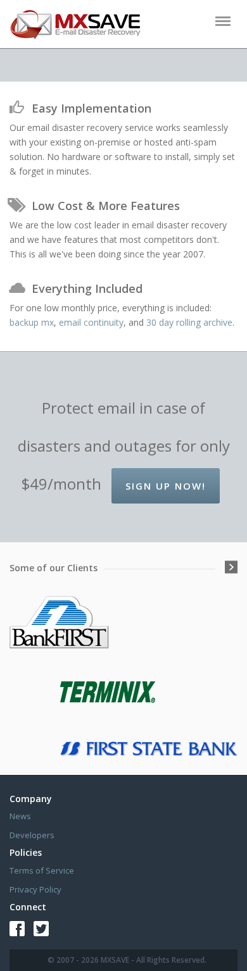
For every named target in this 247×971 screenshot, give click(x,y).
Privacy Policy (35, 889)
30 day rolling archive (189, 322)
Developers (32, 835)
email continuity (91, 322)
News (20, 816)
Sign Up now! (165, 485)
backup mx (32, 322)
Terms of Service (42, 870)
